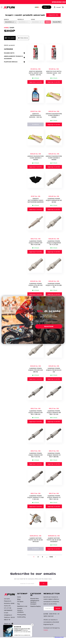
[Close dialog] (62, 298)
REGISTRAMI (48, 326)
